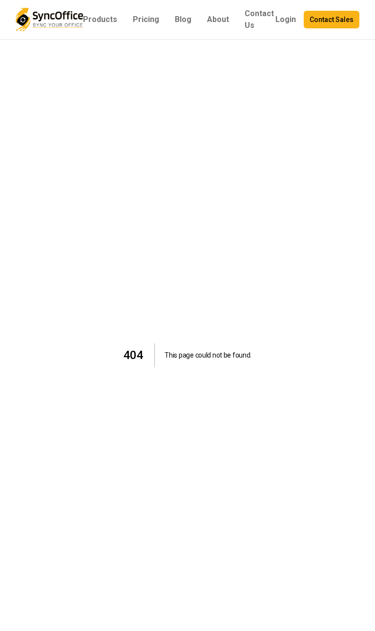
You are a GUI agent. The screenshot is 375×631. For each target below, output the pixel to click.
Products (100, 19)
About (218, 19)
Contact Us (259, 19)
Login (285, 19)
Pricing (146, 19)
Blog (183, 19)
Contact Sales (332, 19)
